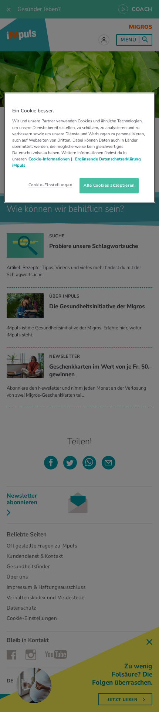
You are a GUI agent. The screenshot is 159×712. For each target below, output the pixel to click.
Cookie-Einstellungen (50, 185)
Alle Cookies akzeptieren (109, 185)
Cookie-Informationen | (50, 159)
